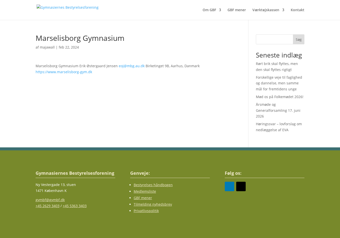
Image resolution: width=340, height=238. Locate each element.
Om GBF (209, 10)
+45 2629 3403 (47, 205)
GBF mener (236, 10)
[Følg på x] (241, 186)
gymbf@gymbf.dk (50, 199)
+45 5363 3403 (75, 205)
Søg (299, 39)
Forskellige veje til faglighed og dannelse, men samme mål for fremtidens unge (279, 83)
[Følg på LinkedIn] (229, 186)
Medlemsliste (145, 191)
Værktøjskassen (265, 10)
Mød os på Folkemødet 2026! (279, 96)
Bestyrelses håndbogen (153, 184)
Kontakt (297, 10)
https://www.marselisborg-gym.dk (64, 71)
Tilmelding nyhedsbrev (153, 204)
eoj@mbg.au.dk (132, 65)
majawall (47, 47)
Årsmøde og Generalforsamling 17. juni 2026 (278, 110)
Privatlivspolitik (146, 210)
